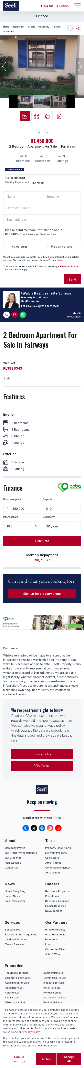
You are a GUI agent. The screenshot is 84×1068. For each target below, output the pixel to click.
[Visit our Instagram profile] (50, 828)
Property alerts (61, 246)
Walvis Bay (43, 26)
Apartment (8, 31)
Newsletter (19, 246)
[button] (4, 66)
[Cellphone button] (6, 315)
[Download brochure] (59, 116)
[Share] (78, 28)
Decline (46, 1059)
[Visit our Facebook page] (25, 828)
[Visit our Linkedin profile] (42, 828)
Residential (18, 26)
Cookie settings (19, 1059)
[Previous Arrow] (5, 16)
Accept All (69, 1059)
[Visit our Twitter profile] (34, 828)
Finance (42, 16)
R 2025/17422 (52, 306)
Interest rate (10, 516)
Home (6, 26)
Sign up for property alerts (42, 593)
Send (72, 279)
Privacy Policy (56, 260)
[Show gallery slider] (25, 116)
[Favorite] (70, 28)
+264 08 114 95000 (55, 6)
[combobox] (43, 133)
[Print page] (48, 116)
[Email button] (14, 315)
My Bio (77, 312)
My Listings (74, 316)
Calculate (42, 541)
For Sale (31, 26)
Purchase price (12, 499)
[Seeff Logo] (11, 6)
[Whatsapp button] (23, 315)
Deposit (47, 499)
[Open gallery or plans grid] (36, 116)
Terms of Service (12, 269)
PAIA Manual (42, 765)
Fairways (56, 26)
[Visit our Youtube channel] (58, 828)
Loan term (49, 516)
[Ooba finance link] (69, 488)
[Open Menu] (77, 5)
